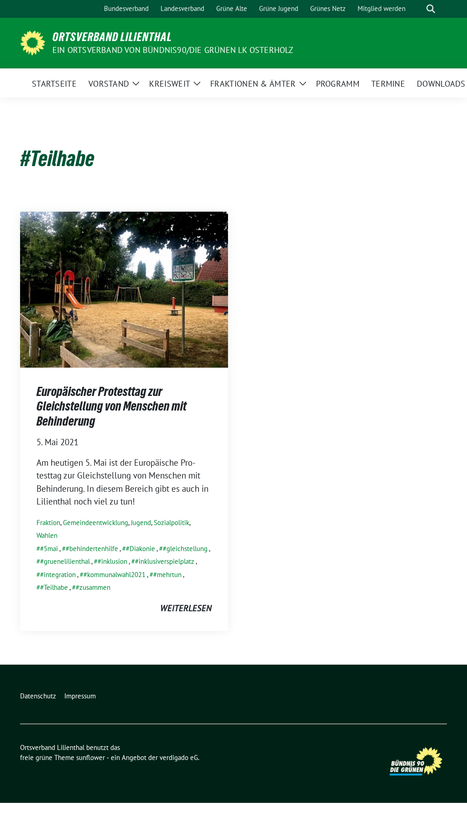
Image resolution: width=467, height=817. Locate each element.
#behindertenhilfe (92, 548)
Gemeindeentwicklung (95, 522)
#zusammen (93, 587)
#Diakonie (140, 548)
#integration (58, 574)
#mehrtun (167, 574)
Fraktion (48, 522)
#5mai (49, 548)
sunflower (90, 757)
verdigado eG (179, 757)
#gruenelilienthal (65, 561)
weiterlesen (186, 608)
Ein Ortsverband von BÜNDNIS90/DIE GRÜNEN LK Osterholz (173, 50)
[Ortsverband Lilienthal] (32, 41)
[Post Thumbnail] (124, 288)
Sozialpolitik (171, 522)
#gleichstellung (185, 548)
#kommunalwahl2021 (114, 574)
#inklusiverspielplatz (164, 561)
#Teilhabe (54, 587)
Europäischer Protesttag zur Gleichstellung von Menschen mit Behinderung (111, 406)
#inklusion (112, 561)
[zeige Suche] (431, 9)
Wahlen (46, 535)
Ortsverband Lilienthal (112, 37)
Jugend (141, 522)
